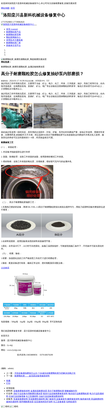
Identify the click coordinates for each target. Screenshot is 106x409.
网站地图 (5, 8)
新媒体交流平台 (13, 45)
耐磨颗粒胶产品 (13, 32)
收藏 (8, 381)
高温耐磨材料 (97, 399)
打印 (8, 383)
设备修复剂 (61, 399)
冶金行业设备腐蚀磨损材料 (51, 396)
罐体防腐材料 (12, 402)
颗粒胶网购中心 (13, 37)
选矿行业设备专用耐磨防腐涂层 (27, 393)
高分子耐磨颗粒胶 (56, 391)
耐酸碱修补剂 (71, 391)
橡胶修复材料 (73, 399)
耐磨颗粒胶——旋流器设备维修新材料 (32, 376)
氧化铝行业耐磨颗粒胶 (78, 393)
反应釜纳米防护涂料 (43, 402)
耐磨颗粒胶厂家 (13, 43)
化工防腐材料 (32, 396)
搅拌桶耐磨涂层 (26, 402)
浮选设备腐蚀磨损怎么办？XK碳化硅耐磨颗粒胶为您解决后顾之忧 (44, 373)
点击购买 (5, 268)
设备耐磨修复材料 (21, 391)
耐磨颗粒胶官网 (13, 34)
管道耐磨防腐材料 (37, 399)
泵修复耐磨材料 (20, 399)
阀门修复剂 (51, 399)
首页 (13, 8)
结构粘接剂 (71, 402)
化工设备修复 (59, 402)
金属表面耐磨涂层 (39, 391)
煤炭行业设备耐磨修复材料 (55, 393)
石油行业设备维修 (17, 396)
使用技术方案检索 (14, 40)
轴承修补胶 (85, 399)
